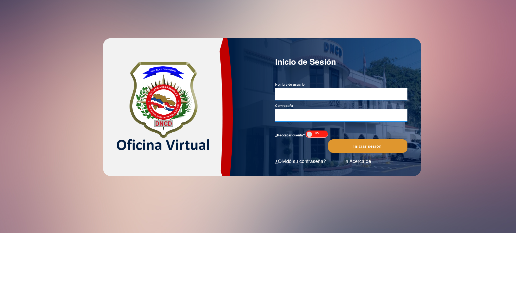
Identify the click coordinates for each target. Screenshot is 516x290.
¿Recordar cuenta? (290, 135)
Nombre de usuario (289, 84)
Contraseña (284, 105)
